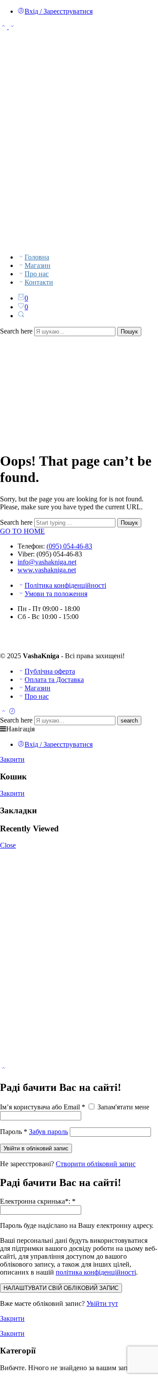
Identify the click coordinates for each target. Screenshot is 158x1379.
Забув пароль (48, 1131)
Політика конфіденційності (65, 585)
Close (8, 845)
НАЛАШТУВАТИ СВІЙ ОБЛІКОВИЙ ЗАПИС (61, 1288)
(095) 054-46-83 (69, 546)
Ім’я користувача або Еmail (42, 1107)
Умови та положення (56, 593)
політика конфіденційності (96, 1272)
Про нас (37, 274)
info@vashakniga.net (47, 562)
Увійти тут (102, 1303)
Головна (37, 257)
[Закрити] (3, 1068)
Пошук (129, 331)
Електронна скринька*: (37, 1201)
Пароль (13, 1131)
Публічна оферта (50, 671)
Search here (17, 331)
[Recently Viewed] (12, 711)
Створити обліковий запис (96, 1164)
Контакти (39, 282)
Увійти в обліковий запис (36, 1148)
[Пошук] (21, 315)
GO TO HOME (22, 531)
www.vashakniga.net (47, 570)
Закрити (12, 759)
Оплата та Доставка (54, 679)
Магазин (37, 265)
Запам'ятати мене (122, 1107)
